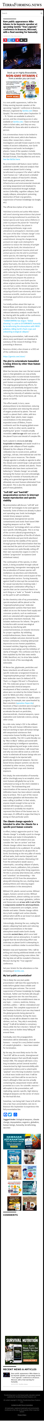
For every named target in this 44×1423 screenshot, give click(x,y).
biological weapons (24, 1119)
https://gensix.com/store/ (14, 356)
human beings (9, 1125)
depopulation (15, 1122)
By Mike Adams (23, 1384)
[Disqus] (22, 1246)
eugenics (26, 1122)
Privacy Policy (22, 1415)
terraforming (30, 1125)
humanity (20, 1125)
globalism (35, 1122)
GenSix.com (27, 111)
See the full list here (11, 159)
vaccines (6, 1128)
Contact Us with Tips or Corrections (22, 1405)
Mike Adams (18, 36)
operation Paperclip (24, 703)
